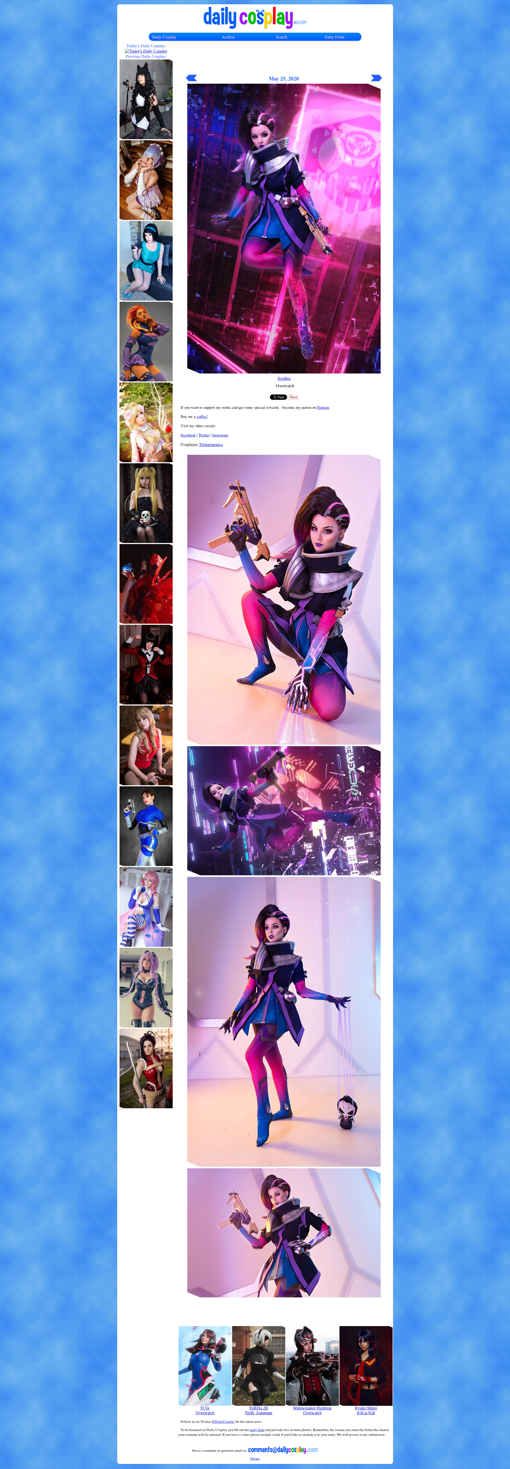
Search (281, 37)
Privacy (255, 1458)
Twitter (204, 435)
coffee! (202, 416)
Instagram (220, 435)
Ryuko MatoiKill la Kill (366, 1410)
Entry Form (334, 37)
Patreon (323, 407)
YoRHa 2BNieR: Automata (258, 1410)
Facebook (188, 435)
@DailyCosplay (223, 1421)
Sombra (284, 378)
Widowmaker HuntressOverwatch (312, 1410)
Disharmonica (211, 444)
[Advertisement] (284, 60)
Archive (228, 37)
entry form (257, 1429)
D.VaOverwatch (205, 1410)
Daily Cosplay (164, 37)
